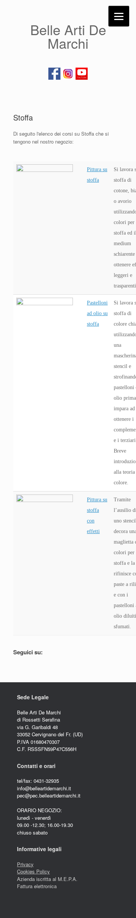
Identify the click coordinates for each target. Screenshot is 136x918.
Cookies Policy (33, 871)
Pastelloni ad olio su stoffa (97, 313)
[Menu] (118, 16)
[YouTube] (81, 78)
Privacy (25, 864)
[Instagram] (68, 78)
